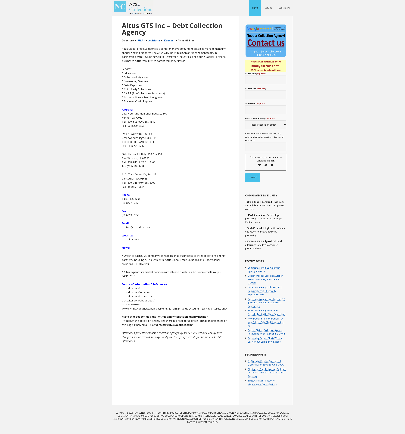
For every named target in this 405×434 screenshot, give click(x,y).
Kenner (168, 40)
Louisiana (154, 40)
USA (140, 40)
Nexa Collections (132, 8)
